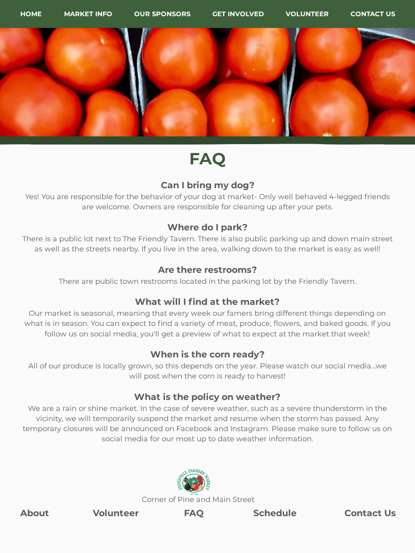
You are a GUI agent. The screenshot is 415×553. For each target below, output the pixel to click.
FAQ (194, 513)
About (34, 513)
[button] (88, 14)
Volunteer (116, 513)
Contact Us (370, 513)
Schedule (275, 513)
